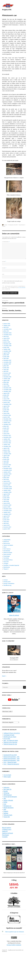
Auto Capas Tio (7, 789)
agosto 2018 (6, 353)
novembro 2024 (7, 329)
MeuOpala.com (7, 805)
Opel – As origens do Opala (10, 740)
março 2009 (6, 481)
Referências (6, 567)
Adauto (5, 224)
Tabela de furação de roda (10, 744)
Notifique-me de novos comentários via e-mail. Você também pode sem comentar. (13, 287)
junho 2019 (6, 347)
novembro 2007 (7, 510)
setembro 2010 (7, 453)
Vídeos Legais (7, 776)
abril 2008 (6, 501)
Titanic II (5, 569)
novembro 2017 (7, 362)
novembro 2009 (7, 470)
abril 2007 (6, 523)
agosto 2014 (6, 406)
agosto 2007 (6, 516)
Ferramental (21, 224)
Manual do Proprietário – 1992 (11, 760)
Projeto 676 (6, 10)
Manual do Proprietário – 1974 (11, 756)
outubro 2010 (6, 452)
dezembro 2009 (7, 468)
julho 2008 (6, 496)
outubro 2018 (6, 349)
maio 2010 (6, 461)
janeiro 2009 (6, 485)
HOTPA (5, 802)
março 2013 (6, 433)
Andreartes (6, 787)
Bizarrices (6, 541)
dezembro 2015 (7, 387)
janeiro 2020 (6, 342)
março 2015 (6, 398)
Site (3, 274)
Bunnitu (5, 791)
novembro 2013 (7, 420)
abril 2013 (5, 431)
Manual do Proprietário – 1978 (11, 758)
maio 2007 (6, 521)
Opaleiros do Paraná (7, 833)
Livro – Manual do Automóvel (11, 764)
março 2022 (6, 338)
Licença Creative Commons (14, 944)
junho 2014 (6, 409)
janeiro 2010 (6, 466)
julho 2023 (6, 331)
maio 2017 (6, 369)
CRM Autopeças (7, 794)
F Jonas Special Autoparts (10, 796)
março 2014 (6, 413)
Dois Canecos (7, 549)
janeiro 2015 (6, 402)
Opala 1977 (5, 831)
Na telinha (6, 558)
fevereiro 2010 (7, 464)
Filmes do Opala (7, 552)
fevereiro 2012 (7, 442)
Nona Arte (6, 561)
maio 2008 (6, 499)
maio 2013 (6, 430)
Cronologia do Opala (8, 735)
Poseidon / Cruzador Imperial (11, 565)
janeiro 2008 (6, 507)
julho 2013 (6, 426)
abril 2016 (5, 384)
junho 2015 (6, 395)
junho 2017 (6, 367)
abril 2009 (6, 479)
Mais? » (4, 676)
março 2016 (6, 386)
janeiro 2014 (6, 417)
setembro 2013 (7, 424)
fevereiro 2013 (7, 435)
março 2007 (6, 525)
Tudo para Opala (7, 815)
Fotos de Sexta (7, 554)
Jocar (4, 804)
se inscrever (21, 287)
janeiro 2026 (6, 323)
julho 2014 (6, 408)
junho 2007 (6, 519)
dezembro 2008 (7, 486)
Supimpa (5, 813)
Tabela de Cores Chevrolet (10, 742)
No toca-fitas (6, 738)
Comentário (6, 241)
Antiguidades (6, 539)
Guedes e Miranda (8, 800)
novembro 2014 (7, 404)
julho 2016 (6, 382)
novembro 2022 (7, 334)
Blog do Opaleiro (6, 827)
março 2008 (6, 503)
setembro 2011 (7, 446)
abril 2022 (6, 336)
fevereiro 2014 (7, 415)
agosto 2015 (6, 393)
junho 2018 (6, 356)
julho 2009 (6, 477)
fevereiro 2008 (7, 505)
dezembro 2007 (7, 508)
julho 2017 (6, 365)
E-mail (4, 267)
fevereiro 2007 (7, 527)
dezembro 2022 (7, 332)
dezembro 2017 (7, 360)
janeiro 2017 (6, 375)
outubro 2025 (6, 325)
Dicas (4, 547)
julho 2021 (6, 340)
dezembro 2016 (7, 376)
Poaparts (5, 811)
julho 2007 (6, 518)
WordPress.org (7, 585)
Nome (4, 261)
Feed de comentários (8, 583)
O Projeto (5, 563)
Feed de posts (7, 581)
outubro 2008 (6, 490)
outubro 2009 (6, 472)
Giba (4, 798)
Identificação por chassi (9, 736)
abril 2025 (6, 327)
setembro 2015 (7, 391)
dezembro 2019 (7, 343)
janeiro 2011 (6, 450)
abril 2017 (5, 371)
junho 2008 (6, 497)
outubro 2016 (6, 378)
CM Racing (6, 793)
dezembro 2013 (7, 419)
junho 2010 (6, 459)
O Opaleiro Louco (6, 829)
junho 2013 (6, 428)
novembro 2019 (7, 345)
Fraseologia (6, 556)
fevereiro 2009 (7, 483)
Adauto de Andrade (14, 615)
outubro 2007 (6, 512)
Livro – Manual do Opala (9, 762)
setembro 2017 (7, 364)
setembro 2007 (7, 514)
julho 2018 (6, 354)
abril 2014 (5, 411)
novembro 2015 (7, 389)
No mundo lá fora (8, 560)
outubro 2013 (6, 422)
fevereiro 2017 (7, 373)
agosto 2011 (6, 448)
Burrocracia (6, 543)
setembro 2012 (7, 441)
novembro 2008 (7, 488)
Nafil (4, 809)
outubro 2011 (6, 444)
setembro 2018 (7, 351)
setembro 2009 (7, 474)
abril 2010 (6, 463)
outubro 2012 (6, 439)
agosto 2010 (6, 455)
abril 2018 (6, 358)
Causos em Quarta (8, 545)
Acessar (5, 579)
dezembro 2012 (7, 437)
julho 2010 (6, 457)
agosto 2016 (6, 380)
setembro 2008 (7, 492)
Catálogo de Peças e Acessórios (11, 733)
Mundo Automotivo (8, 807)
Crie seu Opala (7, 775)
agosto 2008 (6, 494)
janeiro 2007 (6, 529)
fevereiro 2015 (7, 400)
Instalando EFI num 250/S (10, 755)
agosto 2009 (6, 475)
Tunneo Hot (6, 816)
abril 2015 (5, 397)
